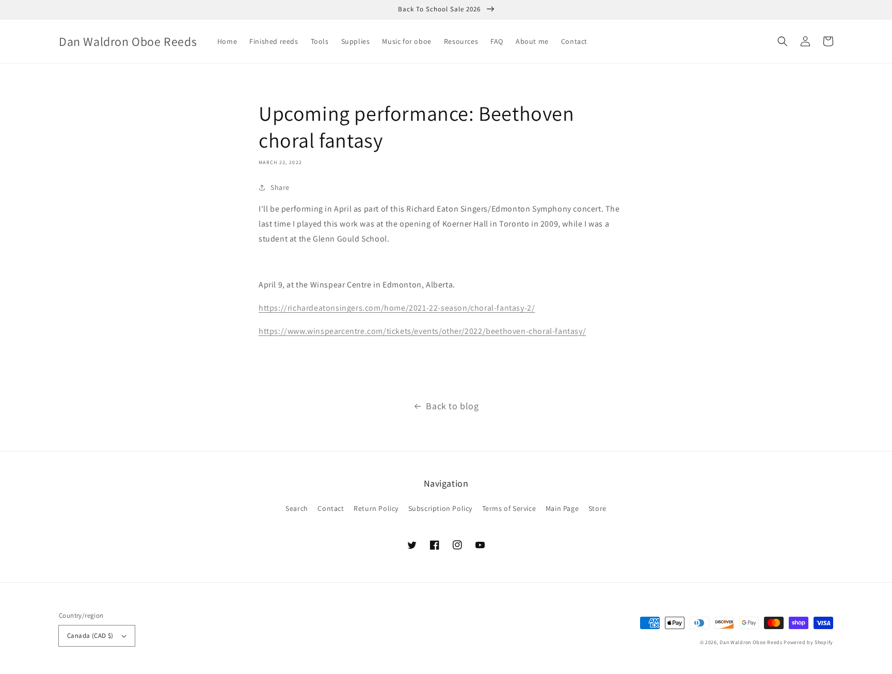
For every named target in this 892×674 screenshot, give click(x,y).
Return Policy (376, 508)
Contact (330, 508)
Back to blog (452, 406)
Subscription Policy (440, 508)
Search (296, 508)
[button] (782, 41)
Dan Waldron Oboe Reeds (751, 642)
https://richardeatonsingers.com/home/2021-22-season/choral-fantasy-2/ (397, 307)
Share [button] (280, 187)
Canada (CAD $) (90, 635)
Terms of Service (509, 508)
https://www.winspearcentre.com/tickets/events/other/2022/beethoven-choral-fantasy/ (422, 331)
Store (597, 508)
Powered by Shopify (808, 642)
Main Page (562, 508)
